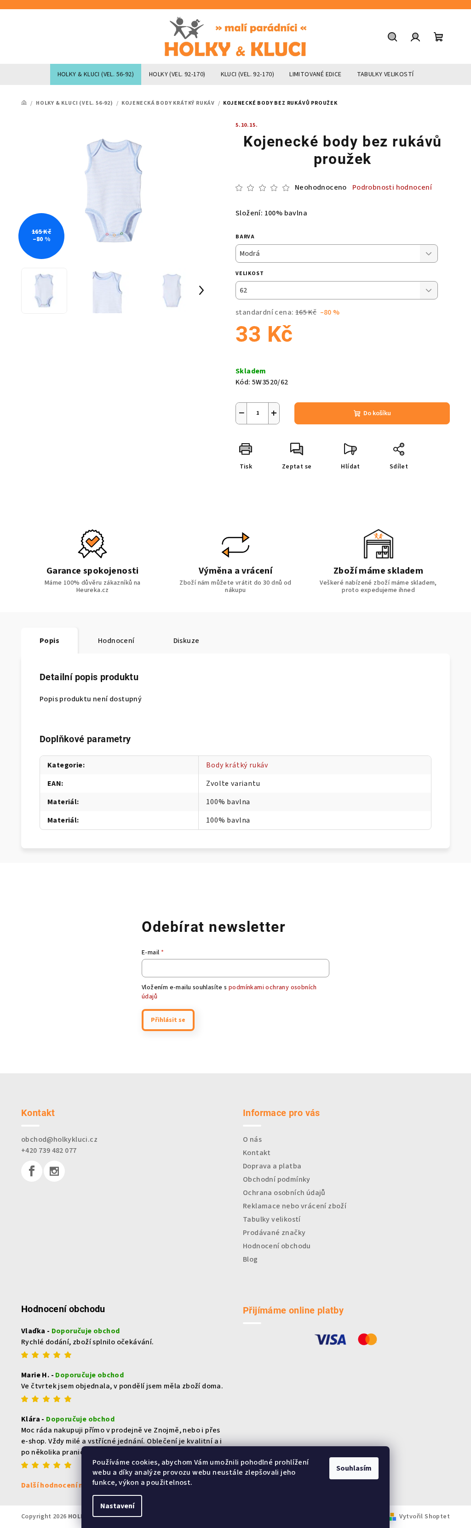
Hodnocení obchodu (277, 1246)
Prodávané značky (274, 1233)
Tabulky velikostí (272, 1219)
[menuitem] (95, 74)
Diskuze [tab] (186, 641)
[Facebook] (31, 1171)
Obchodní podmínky (276, 1179)
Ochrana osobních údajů (284, 1193)
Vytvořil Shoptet (424, 1516)
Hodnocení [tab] (116, 641)
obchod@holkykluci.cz (59, 1139)
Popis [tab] (49, 641)
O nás (252, 1139)
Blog (250, 1259)
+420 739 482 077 (48, 1150)
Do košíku (377, 413)
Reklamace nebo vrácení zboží (294, 1206)
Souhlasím (354, 1468)
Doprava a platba (272, 1166)
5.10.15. (247, 125)
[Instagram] (54, 1171)
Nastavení (117, 1506)
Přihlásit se (168, 1020)
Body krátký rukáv (237, 765)
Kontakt (257, 1153)
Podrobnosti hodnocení (392, 187)
